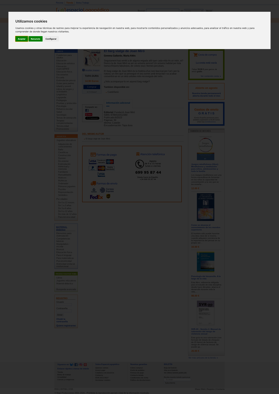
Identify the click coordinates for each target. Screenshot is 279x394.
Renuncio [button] (35, 39)
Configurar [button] (51, 39)
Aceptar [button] (22, 39)
